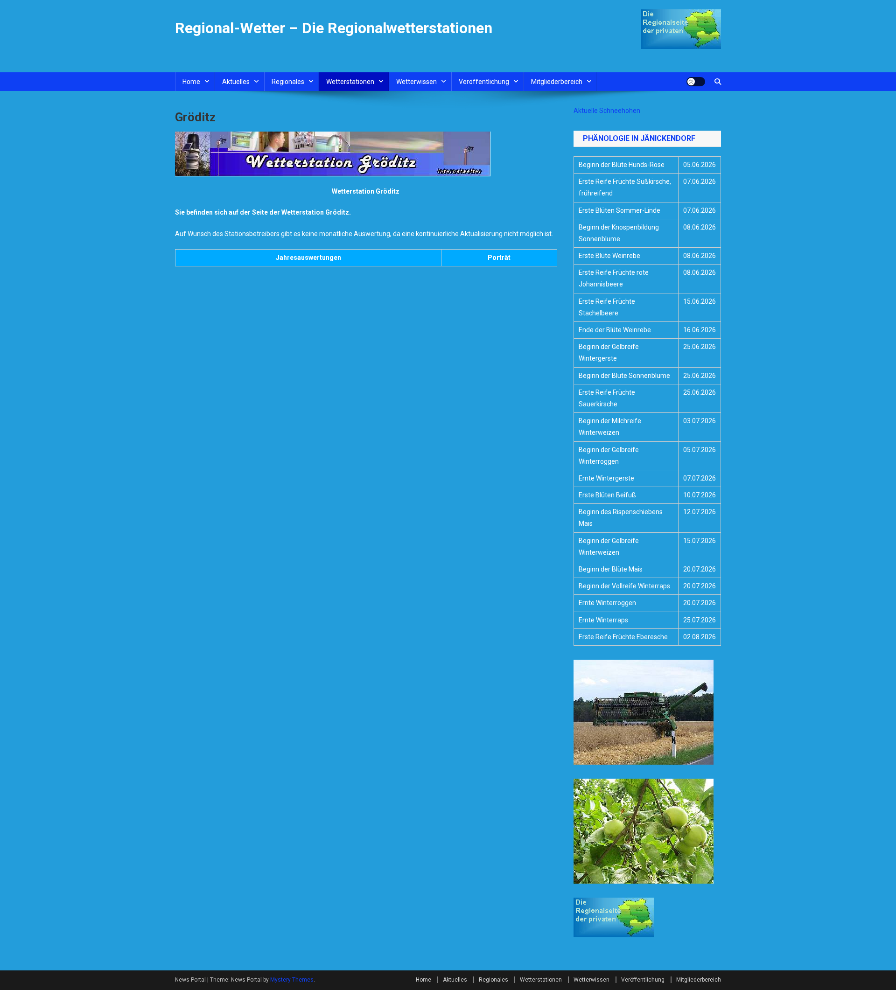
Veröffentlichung (484, 81)
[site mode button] (695, 81)
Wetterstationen (350, 81)
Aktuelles (236, 81)
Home (191, 81)
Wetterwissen (416, 81)
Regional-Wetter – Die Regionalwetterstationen (333, 28)
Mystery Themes (292, 979)
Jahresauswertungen (308, 257)
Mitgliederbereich (556, 81)
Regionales (288, 81)
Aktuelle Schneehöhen (607, 110)
